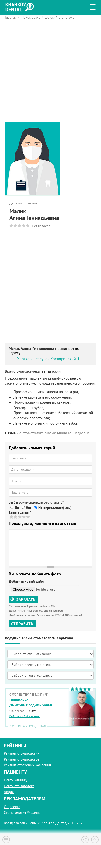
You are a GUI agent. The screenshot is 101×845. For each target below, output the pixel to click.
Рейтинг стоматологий (21, 753)
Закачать (25, 599)
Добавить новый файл (26, 581)
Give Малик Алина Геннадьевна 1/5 (12, 517)
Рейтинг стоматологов (21, 759)
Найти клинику (15, 780)
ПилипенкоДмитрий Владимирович (30, 702)
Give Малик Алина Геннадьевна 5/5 (28, 517)
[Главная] (21, 6)
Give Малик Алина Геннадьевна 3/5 (20, 517)
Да (17, 507)
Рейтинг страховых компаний (27, 765)
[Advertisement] (50, 71)
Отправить (22, 624)
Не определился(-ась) (55, 507)
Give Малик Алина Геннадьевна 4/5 (24, 517)
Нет (28, 507)
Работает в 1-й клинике (24, 716)
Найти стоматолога (19, 786)
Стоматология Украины (22, 812)
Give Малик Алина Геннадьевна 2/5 (16, 517)
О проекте (12, 806)
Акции (9, 791)
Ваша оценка (20, 512)
